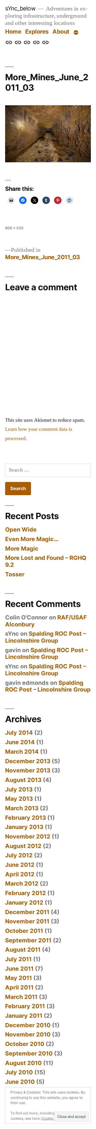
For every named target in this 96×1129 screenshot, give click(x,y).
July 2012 (19, 855)
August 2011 (23, 949)
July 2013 (19, 789)
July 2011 (18, 959)
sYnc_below (20, 8)
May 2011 (18, 977)
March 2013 (21, 808)
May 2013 (19, 798)
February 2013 (25, 817)
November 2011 (27, 921)
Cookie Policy (53, 1118)
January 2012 (24, 902)
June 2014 (20, 742)
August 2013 (23, 779)
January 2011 (23, 1015)
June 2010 (20, 1081)
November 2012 (27, 836)
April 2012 (19, 874)
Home (13, 31)
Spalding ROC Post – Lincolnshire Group (45, 637)
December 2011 (27, 912)
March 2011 (21, 996)
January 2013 (24, 826)
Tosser (14, 574)
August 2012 (23, 845)
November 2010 (28, 1034)
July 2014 (19, 732)
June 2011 (19, 968)
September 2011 (28, 940)
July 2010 (19, 1072)
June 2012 (19, 864)
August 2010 (23, 1062)
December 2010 (28, 1025)
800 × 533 (14, 228)
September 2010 (29, 1053)
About (60, 31)
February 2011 (25, 1006)
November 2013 (27, 770)
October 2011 (24, 930)
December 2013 (27, 761)
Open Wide (21, 529)
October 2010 (24, 1043)
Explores (37, 31)
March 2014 (22, 751)
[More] (76, 32)
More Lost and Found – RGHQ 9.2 (45, 561)
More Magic (21, 548)
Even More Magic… (31, 539)
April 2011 (19, 987)
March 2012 (21, 883)
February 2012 (25, 893)
